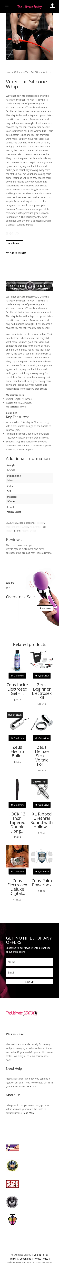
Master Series (14, 511)
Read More (29, 1112)
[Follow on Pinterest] (39, 1023)
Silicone (11, 501)
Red (9, 490)
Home (9, 72)
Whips (25, 526)
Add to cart (14, 243)
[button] (16, 253)
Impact (40, 522)
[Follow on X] (26, 1023)
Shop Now (45, 608)
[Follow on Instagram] (32, 1023)
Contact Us (30, 1086)
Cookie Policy (41, 1254)
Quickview (18, 675)
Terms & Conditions (20, 1258)
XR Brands (19, 72)
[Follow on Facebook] (19, 1023)
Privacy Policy (41, 1258)
